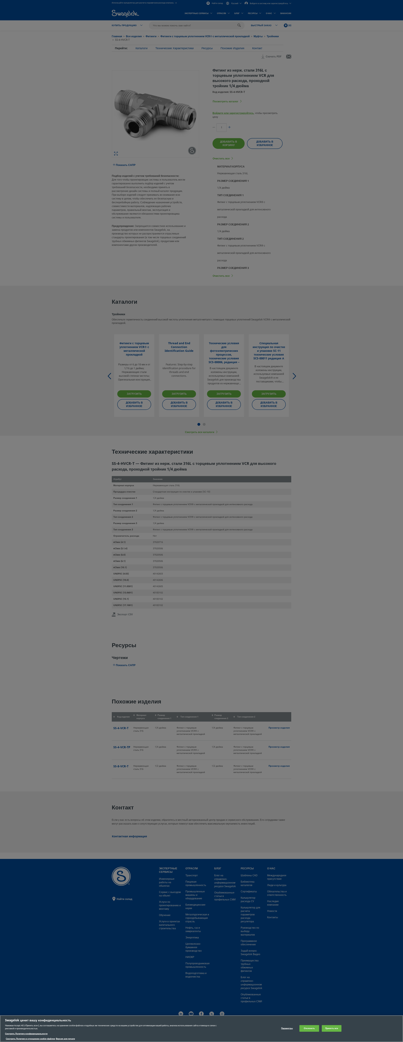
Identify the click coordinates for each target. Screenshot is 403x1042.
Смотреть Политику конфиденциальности (26, 1033)
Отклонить (309, 1028)
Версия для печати (65, 1038)
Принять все (331, 1028)
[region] (201, 1028)
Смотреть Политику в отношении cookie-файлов (30, 1038)
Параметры (287, 1028)
